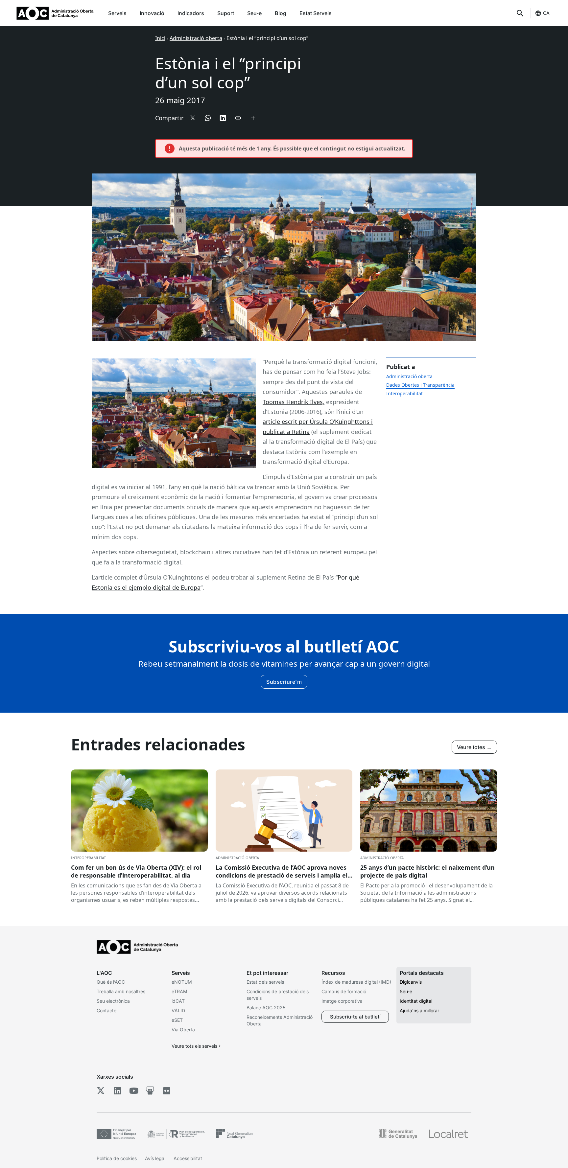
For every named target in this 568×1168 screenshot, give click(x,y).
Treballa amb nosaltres (121, 991)
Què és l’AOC (111, 982)
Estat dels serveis (265, 982)
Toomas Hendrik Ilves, (293, 402)
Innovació (152, 13)
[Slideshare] (150, 1091)
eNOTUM (182, 982)
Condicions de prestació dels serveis (278, 995)
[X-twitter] (101, 1091)
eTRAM (179, 991)
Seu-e (254, 13)
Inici (160, 38)
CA (546, 13)
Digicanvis (411, 982)
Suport (225, 13)
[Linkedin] (117, 1091)
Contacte (106, 1010)
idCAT (178, 1001)
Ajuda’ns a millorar (419, 1010)
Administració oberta (196, 38)
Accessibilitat (188, 1158)
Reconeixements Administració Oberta (280, 1020)
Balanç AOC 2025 (266, 1007)
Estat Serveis (315, 13)
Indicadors (191, 13)
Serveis (117, 13)
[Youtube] (134, 1091)
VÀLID (178, 1010)
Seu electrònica (113, 1001)
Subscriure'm (284, 681)
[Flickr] (166, 1091)
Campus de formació (343, 991)
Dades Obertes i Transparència (420, 385)
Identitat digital (416, 1001)
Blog (280, 13)
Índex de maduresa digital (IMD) (356, 982)
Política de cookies (117, 1158)
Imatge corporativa (342, 1001)
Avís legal (155, 1158)
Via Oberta (183, 1029)
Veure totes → (474, 747)
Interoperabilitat (404, 393)
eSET (177, 1020)
